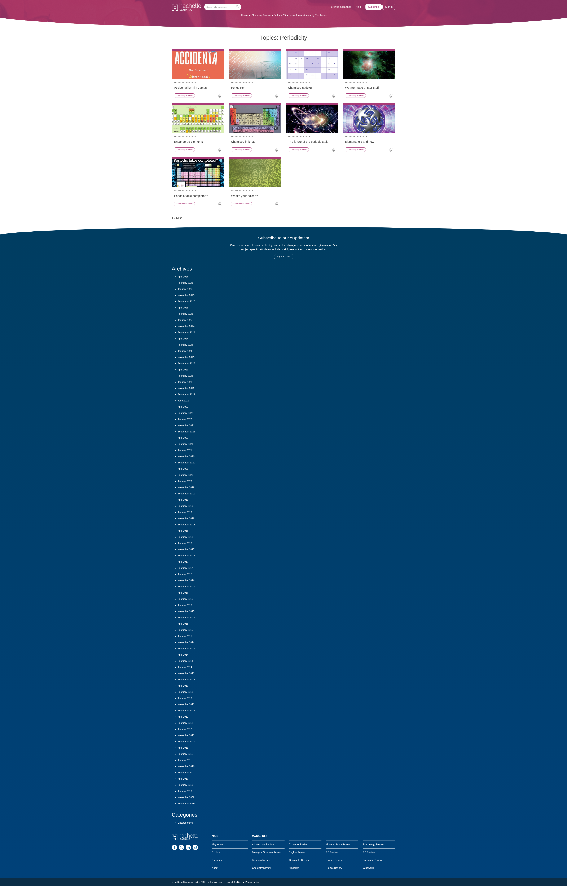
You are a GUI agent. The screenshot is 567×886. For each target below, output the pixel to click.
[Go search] (238, 7)
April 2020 (183, 469)
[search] (222, 7)
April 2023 (183, 369)
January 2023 (185, 382)
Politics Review (334, 868)
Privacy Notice (252, 882)
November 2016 (186, 580)
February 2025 (185, 314)
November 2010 (186, 766)
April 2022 (183, 407)
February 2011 (185, 754)
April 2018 (183, 531)
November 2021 (186, 425)
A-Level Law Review (263, 844)
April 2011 (183, 748)
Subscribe (373, 7)
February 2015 (185, 630)
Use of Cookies (234, 882)
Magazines (217, 844)
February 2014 (185, 661)
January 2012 (185, 729)
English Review (297, 852)
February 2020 (185, 475)
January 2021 (185, 450)
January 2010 (185, 791)
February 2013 (185, 692)
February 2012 (185, 723)
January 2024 (185, 351)
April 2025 (183, 307)
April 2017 (183, 562)
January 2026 (185, 289)
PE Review (332, 852)
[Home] (186, 7)
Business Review (261, 860)
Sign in (389, 7)
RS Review (369, 852)
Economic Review (298, 844)
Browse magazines (341, 7)
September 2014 (186, 648)
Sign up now (283, 256)
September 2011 (186, 741)
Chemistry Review (261, 15)
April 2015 (183, 624)
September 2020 (186, 462)
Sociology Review (372, 860)
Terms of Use (216, 882)
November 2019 (186, 487)
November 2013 (186, 673)
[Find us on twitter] (181, 847)
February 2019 (185, 506)
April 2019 (183, 500)
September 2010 (186, 772)
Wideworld (368, 868)
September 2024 (186, 332)
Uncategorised (185, 823)
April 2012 (183, 717)
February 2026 (185, 283)
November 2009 (186, 797)
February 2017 (185, 568)
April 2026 (183, 276)
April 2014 (183, 655)
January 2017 (185, 574)
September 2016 (186, 586)
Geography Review (299, 860)
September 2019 (186, 493)
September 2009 (186, 803)
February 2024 (185, 345)
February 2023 (185, 376)
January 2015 (185, 636)
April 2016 (183, 593)
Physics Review (334, 860)
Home (244, 15)
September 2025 (186, 301)
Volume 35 (280, 15)
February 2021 (185, 444)
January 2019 (185, 512)
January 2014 (185, 667)
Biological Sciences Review (266, 852)
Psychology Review (373, 844)
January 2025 (185, 320)
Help (358, 7)
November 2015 (186, 611)
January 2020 (185, 481)
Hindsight (294, 868)
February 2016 (185, 599)
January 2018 (185, 543)
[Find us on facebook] (174, 847)
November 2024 (186, 326)
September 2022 (186, 394)
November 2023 (186, 357)
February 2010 (185, 785)
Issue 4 (293, 15)
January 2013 (185, 698)
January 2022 (185, 419)
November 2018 (186, 518)
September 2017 (186, 555)
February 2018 (185, 537)
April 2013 (183, 686)
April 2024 (183, 338)
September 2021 (186, 431)
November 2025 (186, 295)
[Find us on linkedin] (188, 847)
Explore (216, 852)
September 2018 (186, 524)
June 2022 (183, 400)
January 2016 (185, 605)
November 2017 (186, 549)
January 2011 (185, 760)
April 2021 (183, 438)
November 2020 (186, 456)
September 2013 (186, 679)
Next (179, 218)
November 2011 (186, 735)
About (215, 868)
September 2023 (186, 363)
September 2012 (186, 710)
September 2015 (186, 617)
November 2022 (186, 388)
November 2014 (186, 642)
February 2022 (185, 413)
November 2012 (186, 704)
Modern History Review (338, 844)
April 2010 (183, 779)
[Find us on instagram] (195, 847)
